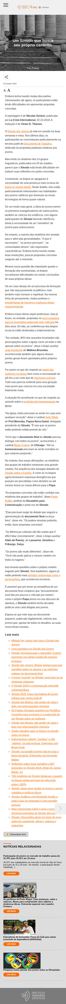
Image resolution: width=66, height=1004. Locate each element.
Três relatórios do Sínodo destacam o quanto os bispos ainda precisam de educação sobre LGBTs (36, 780)
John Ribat (51, 417)
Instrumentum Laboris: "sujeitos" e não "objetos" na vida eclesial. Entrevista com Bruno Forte (34, 743)
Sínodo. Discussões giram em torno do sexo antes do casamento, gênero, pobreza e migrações (36, 821)
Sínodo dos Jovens (18, 131)
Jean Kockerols (14, 350)
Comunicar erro (16, 834)
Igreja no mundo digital (18, 187)
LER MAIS (11, 873)
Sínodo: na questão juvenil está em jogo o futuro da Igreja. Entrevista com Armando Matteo (35, 755)
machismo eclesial (44, 378)
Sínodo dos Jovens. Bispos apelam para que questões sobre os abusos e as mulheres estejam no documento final (36, 669)
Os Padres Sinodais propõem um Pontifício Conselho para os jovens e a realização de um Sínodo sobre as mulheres (35, 714)
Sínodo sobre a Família (18, 473)
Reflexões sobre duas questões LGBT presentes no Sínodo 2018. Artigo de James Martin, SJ (36, 768)
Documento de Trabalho (37, 143)
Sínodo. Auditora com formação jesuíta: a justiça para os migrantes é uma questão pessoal (34, 800)
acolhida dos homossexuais (39, 401)
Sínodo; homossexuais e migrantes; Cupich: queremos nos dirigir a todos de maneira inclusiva (36, 657)
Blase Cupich (21, 445)
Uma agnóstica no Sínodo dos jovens (32, 649)
